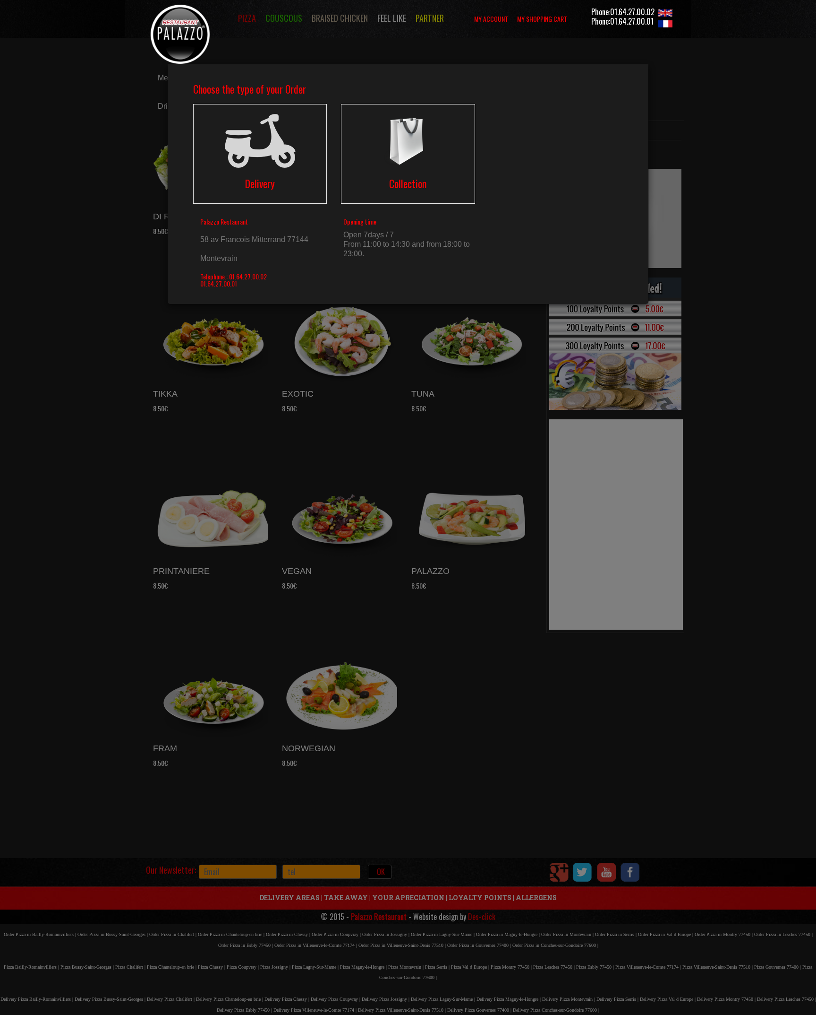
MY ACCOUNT (491, 19)
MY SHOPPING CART (542, 19)
